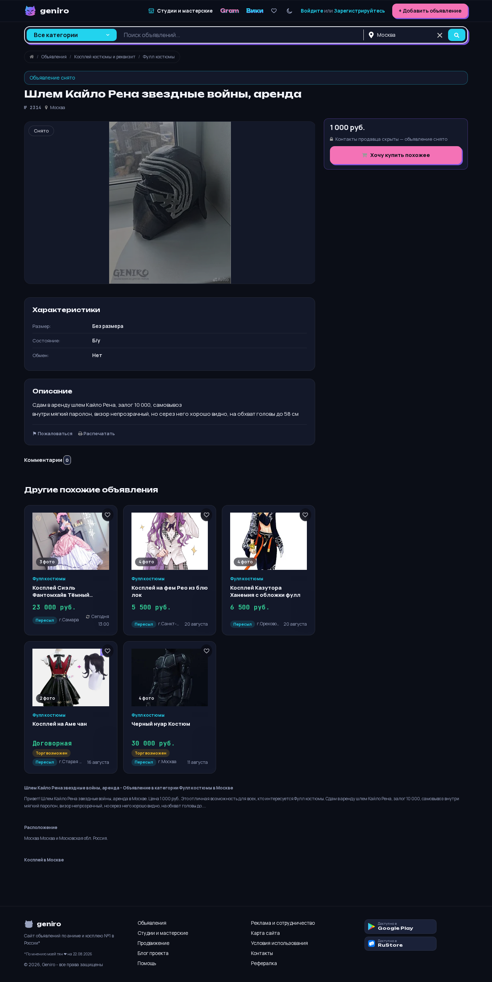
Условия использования (279, 943)
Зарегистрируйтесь (359, 11)
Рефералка (264, 963)
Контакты (262, 953)
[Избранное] (274, 11)
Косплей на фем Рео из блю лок (169, 591)
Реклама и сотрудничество (283, 923)
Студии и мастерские (163, 933)
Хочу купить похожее (399, 155)
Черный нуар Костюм (160, 724)
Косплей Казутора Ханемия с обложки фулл (265, 591)
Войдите (312, 11)
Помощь (147, 963)
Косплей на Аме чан (59, 724)
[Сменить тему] (289, 11)
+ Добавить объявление (430, 10)
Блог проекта (153, 953)
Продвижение (153, 943)
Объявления (152, 923)
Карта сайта (265, 933)
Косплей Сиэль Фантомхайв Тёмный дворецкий (60, 595)
